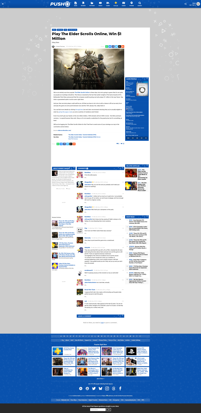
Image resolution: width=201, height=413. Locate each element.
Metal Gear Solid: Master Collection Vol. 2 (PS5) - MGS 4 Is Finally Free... (138, 274)
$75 (133, 138)
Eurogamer (116, 400)
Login (190, 5)
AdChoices (111, 395)
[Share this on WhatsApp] (106, 46)
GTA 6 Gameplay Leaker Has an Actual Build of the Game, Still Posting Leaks (138, 228)
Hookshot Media (76, 395)
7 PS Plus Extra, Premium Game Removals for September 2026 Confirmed (66, 244)
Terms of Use (112, 340)
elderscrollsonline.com (64, 130)
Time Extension (82, 400)
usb (86, 301)
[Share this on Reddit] (122, 46)
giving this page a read (65, 112)
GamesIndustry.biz (130, 400)
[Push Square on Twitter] (94, 389)
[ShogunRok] (80, 187)
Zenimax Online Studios (131, 100)
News (54, 30)
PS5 (127, 92)
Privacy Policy (103, 340)
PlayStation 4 (129, 89)
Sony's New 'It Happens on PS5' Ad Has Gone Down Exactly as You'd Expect (137, 261)
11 (123, 289)
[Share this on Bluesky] (110, 46)
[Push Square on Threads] (114, 389)
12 (123, 144)
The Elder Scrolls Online (82, 92)
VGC (122, 400)
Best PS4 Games (73, 139)
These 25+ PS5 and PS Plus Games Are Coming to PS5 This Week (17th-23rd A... (138, 235)
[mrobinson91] (80, 275)
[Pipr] (80, 233)
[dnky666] (80, 252)
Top (62, 340)
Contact (95, 340)
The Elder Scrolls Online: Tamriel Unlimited (129, 84)
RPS (143, 400)
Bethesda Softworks (130, 96)
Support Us (88, 340)
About (67, 340)
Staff (72, 340)
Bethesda (60, 30)
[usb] (80, 306)
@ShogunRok (88, 196)
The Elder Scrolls (72, 30)
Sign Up (194, 5)
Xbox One (130, 92)
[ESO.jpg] (89, 69)
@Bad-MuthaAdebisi (90, 282)
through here (79, 109)
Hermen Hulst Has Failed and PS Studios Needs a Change (137, 248)
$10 (146, 138)
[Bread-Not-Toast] (80, 294)
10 (123, 280)
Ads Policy (121, 340)
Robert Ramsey (60, 46)
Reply (68, 188)
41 (135, 189)
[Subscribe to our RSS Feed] (81, 389)
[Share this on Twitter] (116, 46)
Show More (100, 378)
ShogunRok (88, 182)
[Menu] (2, 4)
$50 (137, 138)
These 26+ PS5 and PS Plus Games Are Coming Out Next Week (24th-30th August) (67, 234)
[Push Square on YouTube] (87, 389)
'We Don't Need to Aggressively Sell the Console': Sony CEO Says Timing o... (137, 281)
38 (135, 176)
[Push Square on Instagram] (107, 389)
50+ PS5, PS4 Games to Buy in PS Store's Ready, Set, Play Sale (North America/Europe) (67, 255)
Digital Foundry (93, 400)
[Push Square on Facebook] (120, 389)
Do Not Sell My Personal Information (123, 395)
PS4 (65, 30)
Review (84, 137)
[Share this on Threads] (119, 46)
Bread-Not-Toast (90, 289)
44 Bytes (103, 395)
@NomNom (88, 184)
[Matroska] (80, 242)
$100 (128, 138)
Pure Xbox (74, 400)
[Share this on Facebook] (113, 46)
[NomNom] (80, 177)
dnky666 (87, 247)
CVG (139, 400)
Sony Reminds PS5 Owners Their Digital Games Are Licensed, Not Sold (138, 221)
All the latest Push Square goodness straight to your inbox (100, 406)
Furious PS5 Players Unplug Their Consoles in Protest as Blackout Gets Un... (138, 254)
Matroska (88, 238)
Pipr (86, 228)
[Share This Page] (185, 4)
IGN (110, 400)
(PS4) (82, 134)
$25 (141, 138)
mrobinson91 (89, 270)
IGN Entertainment (91, 395)
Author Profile (61, 188)
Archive (127, 340)
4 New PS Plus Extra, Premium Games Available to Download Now (67, 265)
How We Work (79, 340)
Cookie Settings (135, 340)
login (102, 323)
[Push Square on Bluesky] (100, 389)
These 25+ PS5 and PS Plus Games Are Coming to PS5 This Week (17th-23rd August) (66, 223)
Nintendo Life (65, 400)
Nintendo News (103, 400)
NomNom (88, 172)
